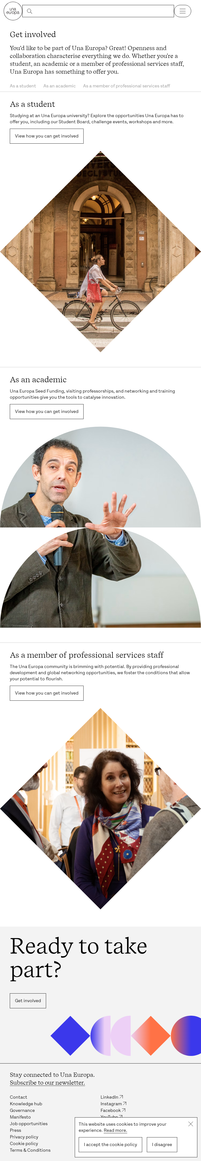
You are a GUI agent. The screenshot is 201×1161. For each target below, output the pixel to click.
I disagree (162, 1144)
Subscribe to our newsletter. (47, 1082)
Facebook (110, 1110)
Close (190, 1124)
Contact (18, 1097)
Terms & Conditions (30, 1150)
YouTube (109, 1117)
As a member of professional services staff (126, 86)
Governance (22, 1110)
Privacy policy (24, 1137)
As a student (23, 86)
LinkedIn (109, 1097)
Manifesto (20, 1117)
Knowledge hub (26, 1104)
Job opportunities (29, 1124)
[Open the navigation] (182, 11)
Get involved (28, 1001)
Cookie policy (24, 1144)
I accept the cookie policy (110, 1144)
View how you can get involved (46, 136)
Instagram (111, 1104)
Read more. (115, 1130)
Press (15, 1130)
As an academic (59, 86)
